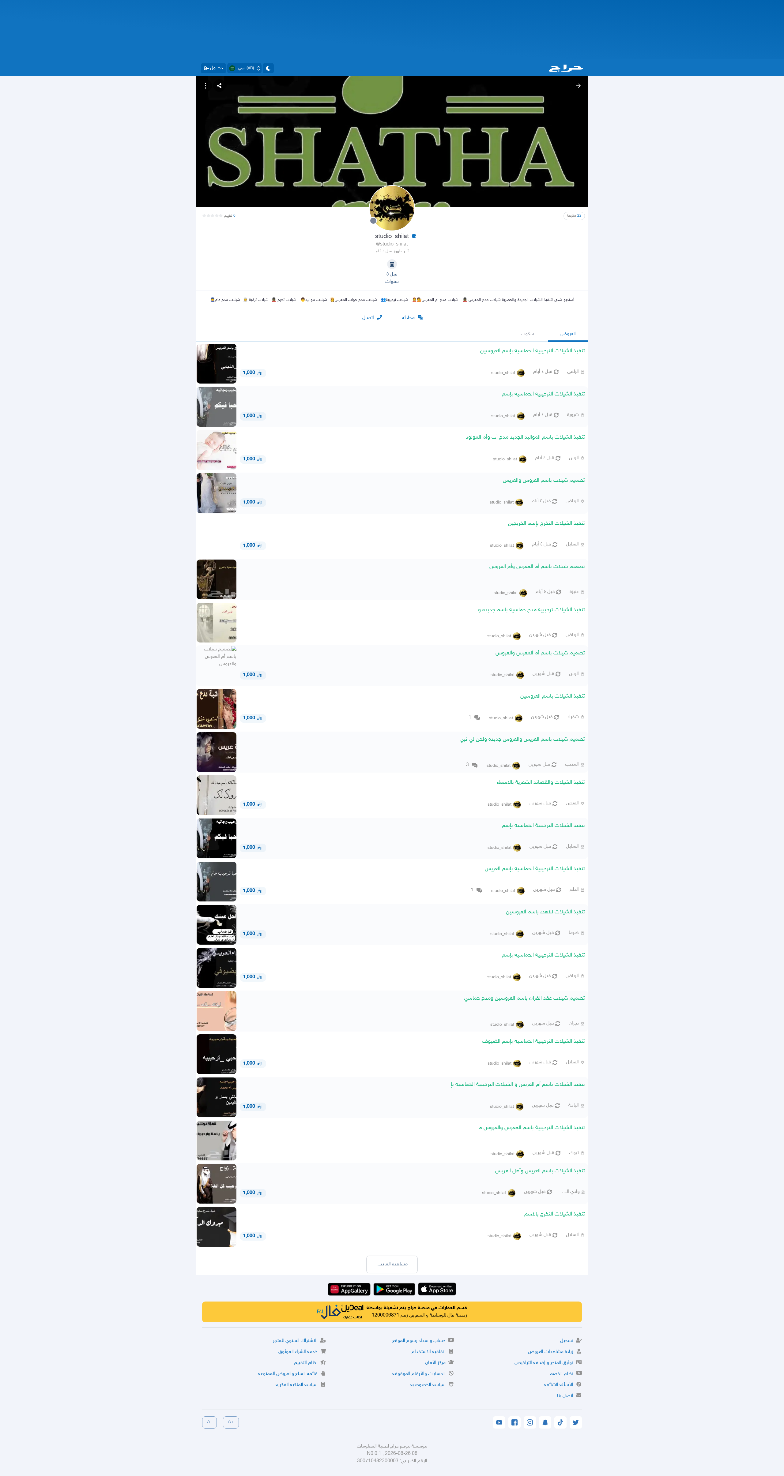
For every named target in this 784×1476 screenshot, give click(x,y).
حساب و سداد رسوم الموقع (419, 1341)
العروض (568, 334)
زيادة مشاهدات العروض (550, 1352)
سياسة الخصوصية (428, 1385)
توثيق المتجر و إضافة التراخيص (543, 1363)
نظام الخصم (561, 1374)
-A (209, 1422)
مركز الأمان (435, 1363)
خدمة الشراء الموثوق (298, 1352)
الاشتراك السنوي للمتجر (295, 1341)
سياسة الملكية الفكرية (297, 1385)
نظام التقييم (306, 1363)
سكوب (527, 334)
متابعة (574, 216)
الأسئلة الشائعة (558, 1385)
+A (231, 1422)
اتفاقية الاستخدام (429, 1352)
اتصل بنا (565, 1396)
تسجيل (566, 1341)
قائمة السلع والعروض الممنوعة (288, 1374)
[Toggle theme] (268, 68)
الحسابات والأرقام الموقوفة (419, 1374)
